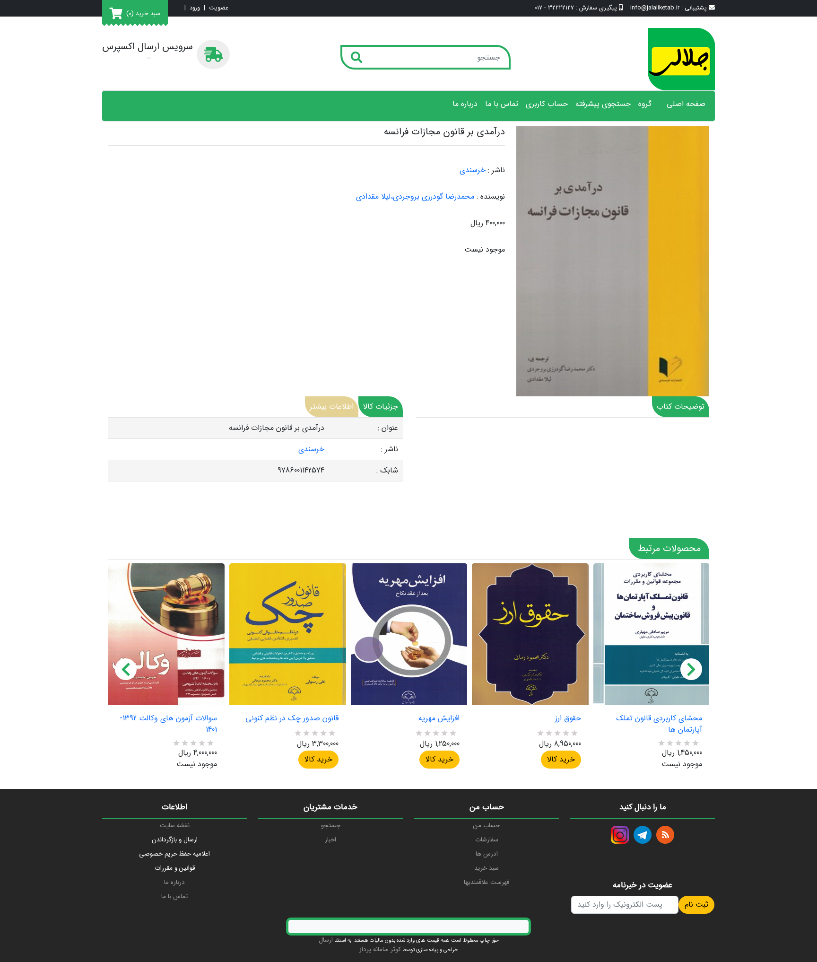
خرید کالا (318, 759)
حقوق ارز (568, 718)
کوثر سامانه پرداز (380, 949)
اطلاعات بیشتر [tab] (332, 406)
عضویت (218, 8)
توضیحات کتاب (680, 406)
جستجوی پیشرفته (603, 104)
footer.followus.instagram (620, 835)
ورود (195, 8)
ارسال (326, 940)
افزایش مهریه (439, 718)
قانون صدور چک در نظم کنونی (291, 718)
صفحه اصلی (686, 104)
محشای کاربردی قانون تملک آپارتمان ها (659, 724)
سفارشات (486, 840)
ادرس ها (487, 854)
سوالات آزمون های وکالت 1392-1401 (168, 724)
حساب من (486, 826)
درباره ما (465, 104)
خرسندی (473, 170)
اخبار (330, 840)
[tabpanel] (255, 449)
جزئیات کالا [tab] (380, 406)
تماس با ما (501, 104)
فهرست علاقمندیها (486, 882)
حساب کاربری (547, 104)
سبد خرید (486, 868)
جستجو (330, 826)
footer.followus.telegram (643, 835)
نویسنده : (491, 196)
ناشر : (496, 170)
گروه (645, 104)
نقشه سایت (175, 826)
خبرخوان (665, 835)
